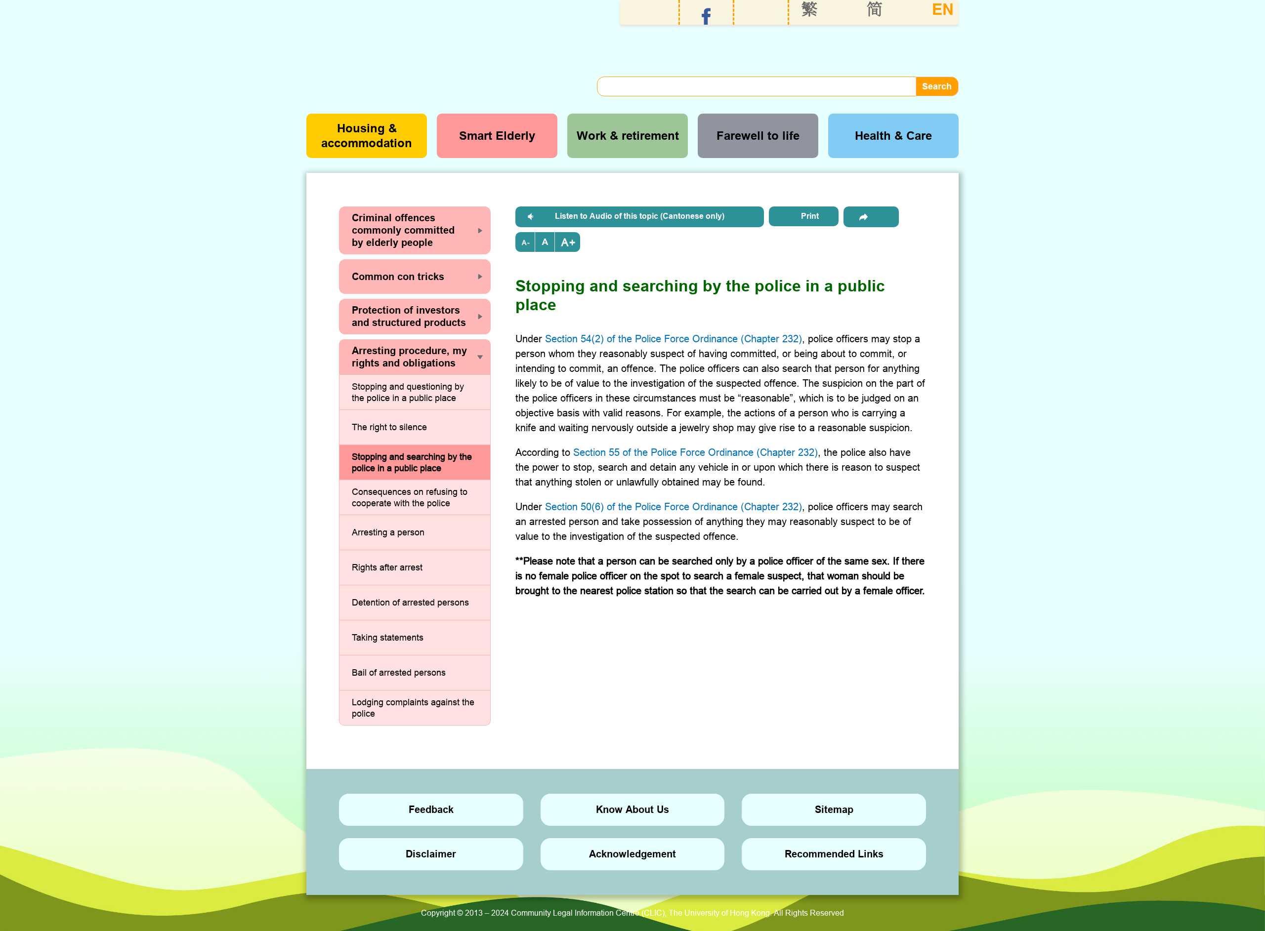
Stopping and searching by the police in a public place (412, 462)
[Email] (871, 216)
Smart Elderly (497, 135)
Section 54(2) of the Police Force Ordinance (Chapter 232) (673, 338)
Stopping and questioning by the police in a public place (408, 392)
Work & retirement (628, 135)
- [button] (528, 242)
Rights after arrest (387, 567)
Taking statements (387, 637)
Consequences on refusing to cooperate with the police (409, 497)
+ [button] (572, 242)
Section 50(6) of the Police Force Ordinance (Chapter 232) (673, 506)
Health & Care (893, 135)
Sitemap (834, 809)
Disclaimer (431, 854)
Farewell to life (758, 135)
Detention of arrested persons (410, 602)
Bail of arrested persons (399, 672)
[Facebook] (706, 16)
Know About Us (632, 809)
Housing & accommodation (366, 135)
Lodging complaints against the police (413, 708)
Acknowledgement (632, 854)
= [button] (545, 242)
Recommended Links (834, 854)
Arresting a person (388, 532)
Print (810, 216)
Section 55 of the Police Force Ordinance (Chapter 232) (695, 452)
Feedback (431, 809)
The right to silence (389, 427)
